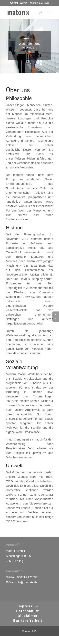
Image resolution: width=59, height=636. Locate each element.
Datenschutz (27, 611)
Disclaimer (28, 616)
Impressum (28, 606)
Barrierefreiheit (27, 620)
